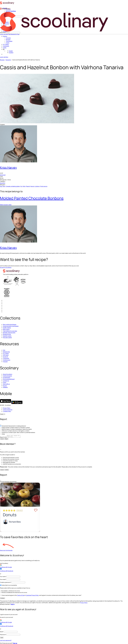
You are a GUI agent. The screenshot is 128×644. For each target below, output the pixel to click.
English (11, 51)
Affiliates (5, 387)
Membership (6, 352)
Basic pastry (6, 329)
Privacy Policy (6, 408)
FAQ (4, 350)
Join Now (5, 34)
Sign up (15, 643)
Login (2, 637)
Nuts (24, 186)
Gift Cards (6, 355)
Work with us (6, 384)
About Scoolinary (7, 374)
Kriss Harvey (8, 167)
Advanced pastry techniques (11, 326)
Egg (1, 186)
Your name (3, 576)
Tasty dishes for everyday (10, 331)
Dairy (4, 186)
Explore (5, 36)
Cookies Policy (7, 411)
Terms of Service (7, 409)
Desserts (8, 60)
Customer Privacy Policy (32, 595)
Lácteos (37, 186)
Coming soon (6, 360)
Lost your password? (5, 640)
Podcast (5, 361)
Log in (1, 34)
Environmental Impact (9, 379)
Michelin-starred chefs (9, 332)
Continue (2, 598)
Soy (21, 186)
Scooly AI (5, 357)
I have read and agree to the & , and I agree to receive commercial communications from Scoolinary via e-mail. (41, 595)
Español (11, 52)
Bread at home (7, 334)
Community (6, 46)
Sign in (13, 604)
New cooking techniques (9, 324)
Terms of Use (20, 595)
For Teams (6, 44)
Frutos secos (43, 186)
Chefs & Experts (7, 376)
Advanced (2, 175)
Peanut (28, 186)
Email (1, 632)
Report (6, 438)
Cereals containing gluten (13, 186)
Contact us (6, 381)
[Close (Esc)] (0, 449)
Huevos (32, 186)
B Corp (5, 385)
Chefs (4, 47)
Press (4, 382)
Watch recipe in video (6, 204)
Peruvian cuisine (7, 337)
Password (3, 634)
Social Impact (6, 377)
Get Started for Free (13, 34)
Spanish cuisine (7, 336)
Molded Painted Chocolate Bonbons (31, 198)
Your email (3, 579)
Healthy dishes (7, 328)
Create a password (5, 582)
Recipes (2, 60)
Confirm (6, 469)
